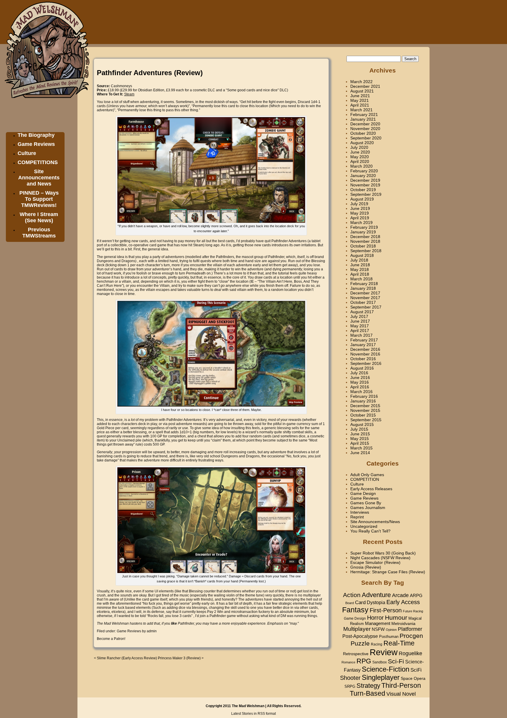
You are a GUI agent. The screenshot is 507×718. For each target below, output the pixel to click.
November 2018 (365, 241)
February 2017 (364, 340)
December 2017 (365, 293)
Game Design (363, 493)
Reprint (357, 517)
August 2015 (362, 424)
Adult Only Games (367, 474)
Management (377, 623)
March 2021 (361, 109)
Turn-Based (367, 693)
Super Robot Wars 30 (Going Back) (383, 553)
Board (349, 603)
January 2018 (363, 288)
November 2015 (365, 410)
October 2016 (363, 358)
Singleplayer (381, 677)
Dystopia (376, 602)
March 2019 (361, 222)
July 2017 (359, 316)
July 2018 (359, 260)
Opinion (391, 629)
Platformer (410, 629)
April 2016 (359, 387)
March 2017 (361, 335)
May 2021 (359, 100)
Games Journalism (367, 507)
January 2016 (363, 401)
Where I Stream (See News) (39, 217)
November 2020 (365, 128)
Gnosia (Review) (365, 567)
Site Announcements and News (39, 177)
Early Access (403, 602)
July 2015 (359, 429)
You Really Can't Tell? (370, 531)
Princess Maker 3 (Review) (179, 658)
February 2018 (364, 283)
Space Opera (413, 678)
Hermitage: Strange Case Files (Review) (387, 571)
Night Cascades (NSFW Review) (380, 557)
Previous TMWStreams (39, 233)
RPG (363, 661)
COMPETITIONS (38, 162)
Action (352, 594)
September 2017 (365, 307)
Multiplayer (357, 629)
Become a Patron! (111, 639)
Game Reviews (36, 144)
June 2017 (360, 321)
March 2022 (361, 81)
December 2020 (365, 124)
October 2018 (363, 246)
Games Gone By (365, 502)
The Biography (36, 135)
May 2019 (359, 213)
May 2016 (359, 382)
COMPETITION (364, 479)
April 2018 (359, 274)
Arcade (400, 595)
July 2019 (359, 203)
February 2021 (364, 114)
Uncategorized (363, 526)
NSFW (378, 629)
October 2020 (363, 133)
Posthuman (388, 636)
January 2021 (363, 119)
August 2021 (362, 91)
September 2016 (365, 363)
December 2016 (365, 349)
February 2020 (364, 170)
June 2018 (360, 264)
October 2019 (363, 189)
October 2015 (363, 415)
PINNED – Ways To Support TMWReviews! (39, 199)
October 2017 (363, 302)
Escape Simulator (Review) (375, 562)
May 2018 (359, 269)
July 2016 (359, 372)
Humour (396, 617)
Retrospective (356, 654)
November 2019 (365, 185)
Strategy (368, 685)
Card (360, 602)
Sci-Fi (396, 661)
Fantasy (355, 610)
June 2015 (360, 434)
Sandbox (379, 662)
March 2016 (361, 391)
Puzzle (360, 643)
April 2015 (359, 443)
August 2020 (362, 142)
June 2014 (360, 452)
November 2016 (365, 354)
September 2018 (365, 250)
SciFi (416, 670)
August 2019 (362, 199)
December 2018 (365, 236)
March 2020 (361, 166)
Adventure (376, 595)
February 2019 (364, 227)
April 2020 (359, 161)
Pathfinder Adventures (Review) (150, 73)
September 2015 (365, 419)
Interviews (359, 512)
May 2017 (359, 325)
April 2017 (359, 330)
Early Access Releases (371, 488)
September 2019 (365, 194)
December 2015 (365, 405)
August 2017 (362, 311)
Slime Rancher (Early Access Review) (127, 658)
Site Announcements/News (375, 521)
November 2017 (365, 297)
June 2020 (360, 152)
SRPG (349, 687)
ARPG (416, 595)
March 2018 (361, 279)
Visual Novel (401, 694)
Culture (27, 153)
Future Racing (413, 611)
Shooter (350, 678)
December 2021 (365, 86)
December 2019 (365, 180)
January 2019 (363, 232)
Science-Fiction (385, 669)
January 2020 (363, 175)
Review (384, 652)
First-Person (386, 610)
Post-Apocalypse (360, 636)
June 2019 (360, 208)
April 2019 (359, 217)
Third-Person (401, 685)
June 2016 (360, 377)
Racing (376, 644)
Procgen (411, 635)
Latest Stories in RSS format (253, 714)
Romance (348, 662)
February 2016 (364, 396)
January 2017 (363, 344)
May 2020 (359, 156)
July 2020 (359, 147)
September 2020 (365, 138)
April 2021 (359, 105)
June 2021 (360, 95)
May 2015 (359, 438)
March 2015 (361, 448)
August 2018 (362, 255)
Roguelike (410, 653)
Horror (375, 617)
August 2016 (362, 368)
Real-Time (399, 643)
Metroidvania (403, 623)
